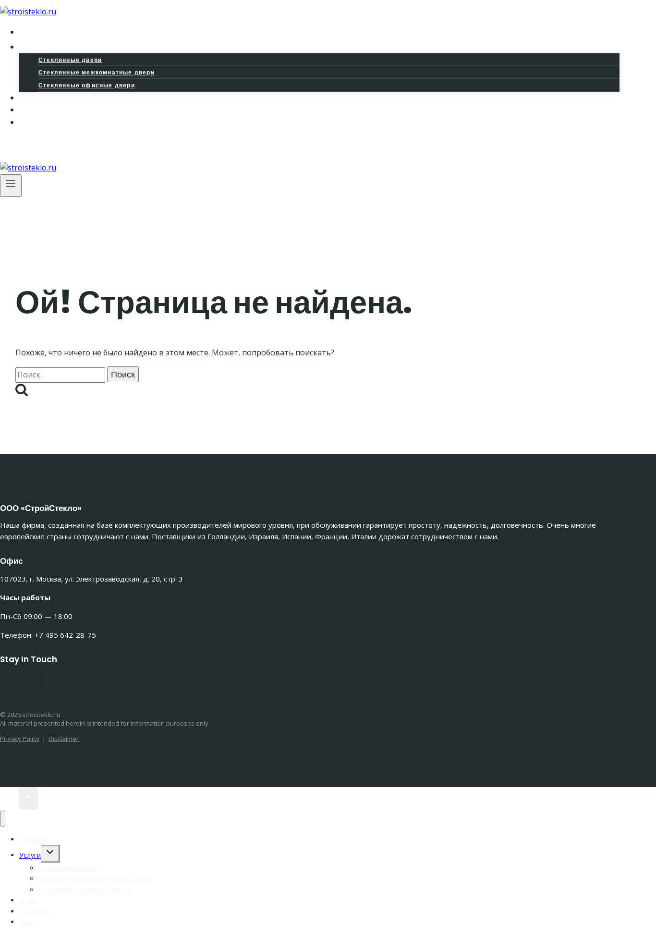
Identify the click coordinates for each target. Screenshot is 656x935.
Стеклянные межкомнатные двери (96, 72)
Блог (36, 122)
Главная (32, 839)
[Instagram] (28, 147)
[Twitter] (21, 683)
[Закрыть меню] (2, 818)
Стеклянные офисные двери (86, 85)
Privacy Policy (19, 738)
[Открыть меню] (11, 185)
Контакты (35, 911)
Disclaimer (64, 738)
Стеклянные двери (70, 60)
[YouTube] (50, 683)
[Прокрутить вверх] (9, 799)
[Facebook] (15, 147)
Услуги (30, 855)
